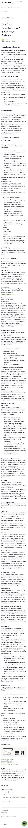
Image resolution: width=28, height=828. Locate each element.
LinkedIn (7, 786)
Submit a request (20, 797)
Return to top (4, 802)
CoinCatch (3, 7)
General (10, 7)
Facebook (2, 786)
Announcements (17, 7)
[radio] (5, 792)
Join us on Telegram (6, 761)
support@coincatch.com (8, 294)
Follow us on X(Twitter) (7, 759)
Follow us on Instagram (7, 762)
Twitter (4, 786)
